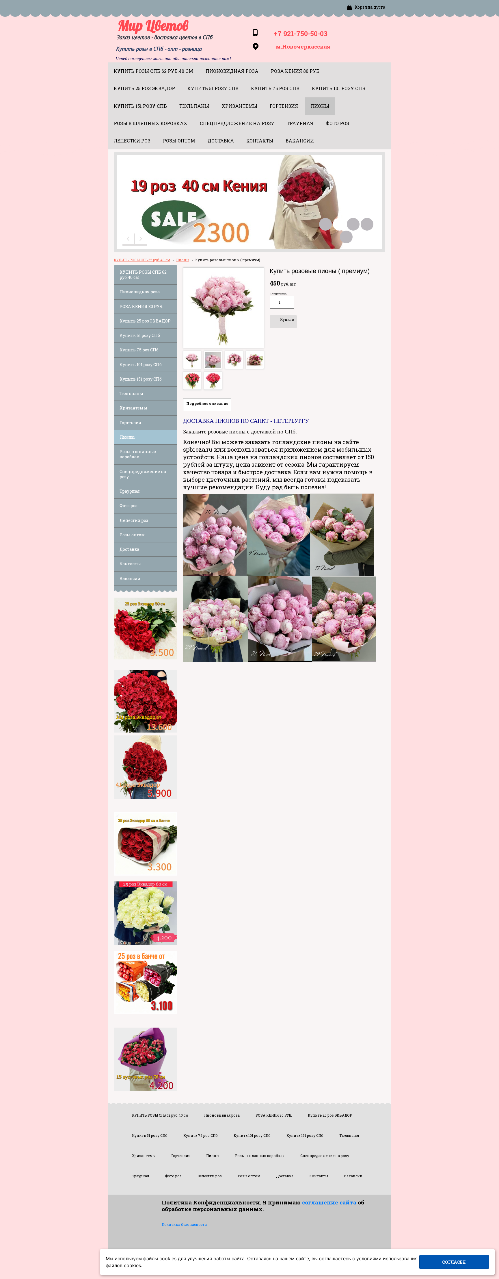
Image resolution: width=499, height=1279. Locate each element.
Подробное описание (207, 403)
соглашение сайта (329, 1202)
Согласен (454, 1262)
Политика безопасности (184, 1224)
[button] (128, 239)
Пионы (182, 259)
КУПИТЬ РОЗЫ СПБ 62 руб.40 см (142, 259)
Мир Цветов (153, 25)
